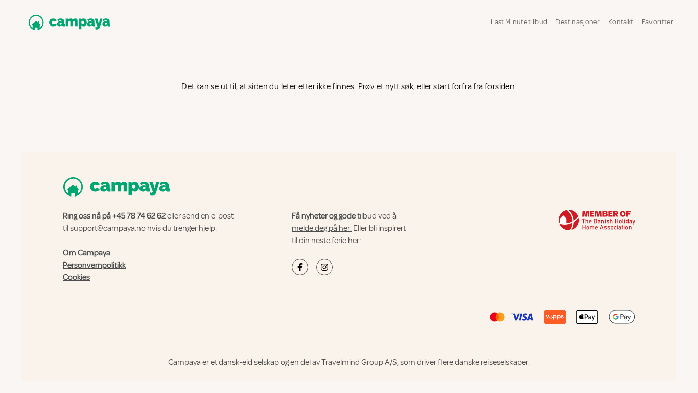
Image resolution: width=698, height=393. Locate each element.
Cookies (76, 277)
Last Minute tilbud (519, 21)
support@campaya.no (108, 228)
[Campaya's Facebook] (300, 267)
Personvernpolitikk (94, 265)
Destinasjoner (577, 21)
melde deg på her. (322, 228)
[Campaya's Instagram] (324, 267)
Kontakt (620, 21)
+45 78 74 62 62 (139, 216)
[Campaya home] (67, 22)
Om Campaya (86, 253)
